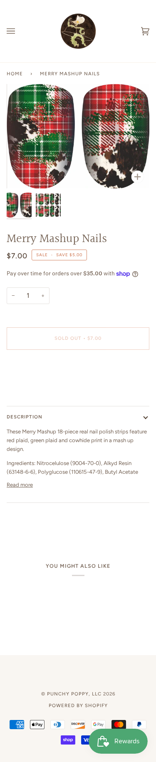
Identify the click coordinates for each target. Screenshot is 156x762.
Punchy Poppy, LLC (74, 694)
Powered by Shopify (78, 705)
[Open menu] (19, 31)
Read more (20, 485)
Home (15, 74)
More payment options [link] (34, 388)
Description (24, 417)
